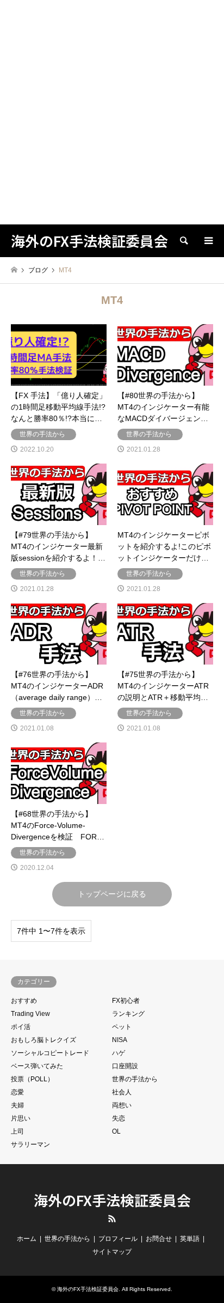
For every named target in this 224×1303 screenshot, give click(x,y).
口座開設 (125, 1066)
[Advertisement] (112, 112)
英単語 (190, 1239)
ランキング (128, 1014)
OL (116, 1131)
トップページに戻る (112, 894)
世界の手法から (135, 1079)
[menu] (207, 240)
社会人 (122, 1092)
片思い (20, 1118)
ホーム (26, 1239)
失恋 (118, 1118)
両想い (122, 1105)
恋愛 (17, 1092)
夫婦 (17, 1105)
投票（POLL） (32, 1079)
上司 (17, 1131)
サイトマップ (112, 1252)
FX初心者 (126, 1000)
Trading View (30, 1014)
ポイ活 (20, 1027)
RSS (112, 1218)
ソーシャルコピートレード (50, 1053)
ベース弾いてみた (37, 1066)
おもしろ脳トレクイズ (43, 1040)
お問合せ (159, 1239)
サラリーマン (30, 1144)
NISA (119, 1040)
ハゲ (118, 1053)
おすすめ (24, 1000)
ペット (122, 1027)
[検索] (183, 240)
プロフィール (118, 1239)
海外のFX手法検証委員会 (112, 1200)
